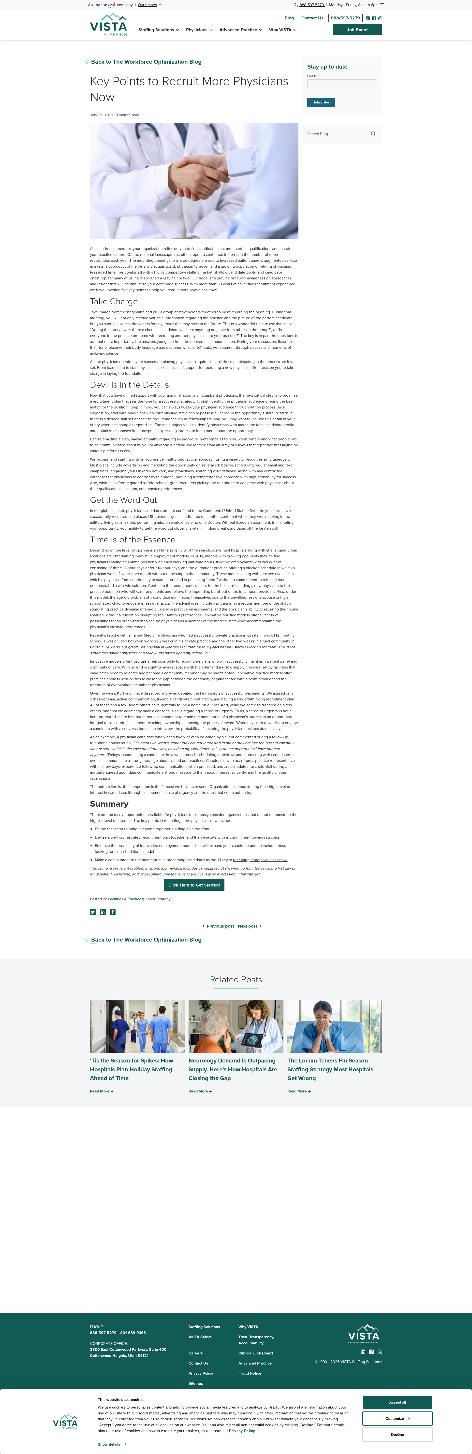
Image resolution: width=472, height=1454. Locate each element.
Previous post (220, 926)
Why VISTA (280, 30)
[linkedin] (368, 18)
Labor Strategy (158, 898)
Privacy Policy (201, 1373)
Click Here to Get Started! (194, 885)
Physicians (196, 30)
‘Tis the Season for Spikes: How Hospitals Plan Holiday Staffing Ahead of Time (131, 1069)
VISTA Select (200, 1337)
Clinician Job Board (255, 1353)
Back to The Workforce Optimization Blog (146, 61)
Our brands (147, 4)
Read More (99, 1091)
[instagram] (380, 18)
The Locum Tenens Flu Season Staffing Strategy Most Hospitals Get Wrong (330, 1069)
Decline (397, 1434)
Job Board (357, 30)
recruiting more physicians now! (260, 859)
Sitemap (196, 1383)
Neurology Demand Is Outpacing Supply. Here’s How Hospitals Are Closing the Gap (233, 1069)
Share (103, 912)
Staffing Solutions (156, 30)
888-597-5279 (312, 4)
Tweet (93, 912)
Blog (289, 18)
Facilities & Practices (125, 898)
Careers (196, 1353)
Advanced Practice (238, 30)
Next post (247, 926)
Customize (394, 1418)
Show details (109, 1444)
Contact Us (312, 18)
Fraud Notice (249, 1373)
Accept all (397, 1402)
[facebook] (374, 18)
